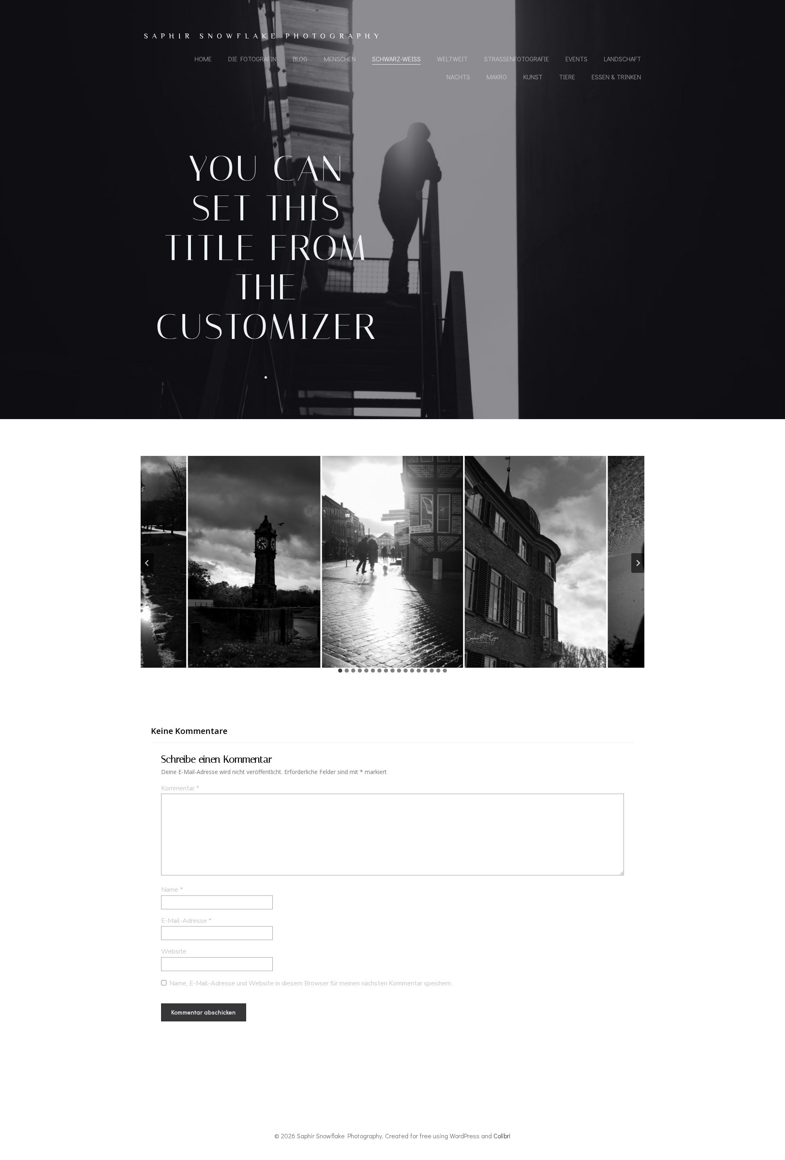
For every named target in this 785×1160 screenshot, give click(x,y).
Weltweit (452, 58)
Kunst (533, 76)
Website (173, 951)
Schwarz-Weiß (396, 58)
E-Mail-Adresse (186, 920)
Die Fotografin (252, 58)
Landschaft (622, 58)
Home (203, 58)
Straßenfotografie (516, 58)
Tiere (567, 76)
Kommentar (180, 788)
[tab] (340, 671)
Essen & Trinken (616, 76)
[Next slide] (637, 563)
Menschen (340, 58)
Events (576, 58)
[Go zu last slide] (147, 563)
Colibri (502, 1135)
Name (172, 889)
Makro (497, 76)
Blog (300, 58)
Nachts (458, 76)
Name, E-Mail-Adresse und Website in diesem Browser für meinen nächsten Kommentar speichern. (310, 983)
